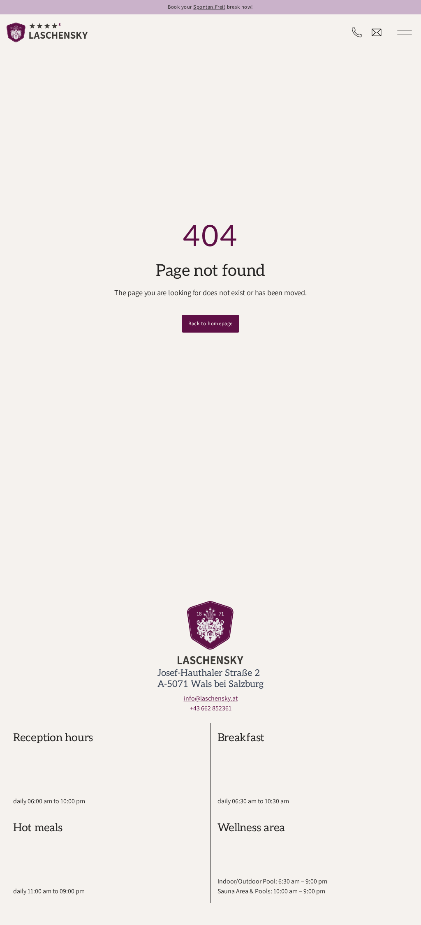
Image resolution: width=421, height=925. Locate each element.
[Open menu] (404, 32)
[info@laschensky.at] (376, 32)
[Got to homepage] (47, 32)
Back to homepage (210, 323)
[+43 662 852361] (357, 32)
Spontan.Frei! (209, 6)
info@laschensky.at (211, 698)
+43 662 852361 (210, 708)
